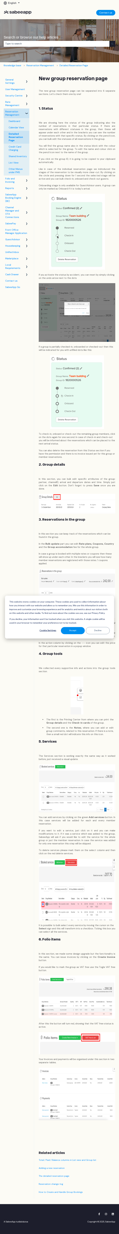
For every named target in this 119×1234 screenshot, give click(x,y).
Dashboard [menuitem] (14, 121)
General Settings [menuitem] (10, 81)
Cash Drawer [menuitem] (12, 274)
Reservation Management (40, 65)
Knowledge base (12, 65)
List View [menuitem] (13, 162)
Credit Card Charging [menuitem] (15, 148)
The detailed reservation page (54, 1176)
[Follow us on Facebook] (99, 1214)
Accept (72, 630)
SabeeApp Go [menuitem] (12, 287)
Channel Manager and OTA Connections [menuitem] (12, 212)
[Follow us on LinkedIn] (112, 1214)
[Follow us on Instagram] (106, 1214)
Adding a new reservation (52, 1168)
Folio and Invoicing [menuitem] (10, 180)
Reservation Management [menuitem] (12, 113)
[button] (26, 80)
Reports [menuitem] (9, 188)
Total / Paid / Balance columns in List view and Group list (67, 1160)
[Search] (112, 44)
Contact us (105, 12)
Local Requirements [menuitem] (12, 266)
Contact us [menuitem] (11, 280)
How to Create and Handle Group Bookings (61, 1192)
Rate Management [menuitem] (12, 103)
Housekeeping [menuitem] (12, 245)
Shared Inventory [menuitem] (18, 156)
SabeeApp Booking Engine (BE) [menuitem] (13, 198)
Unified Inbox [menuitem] (12, 252)
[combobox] (56, 44)
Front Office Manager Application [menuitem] (16, 231)
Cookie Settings (48, 630)
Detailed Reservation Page (74, 65)
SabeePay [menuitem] (10, 223)
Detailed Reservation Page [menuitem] (16, 137)
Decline (97, 630)
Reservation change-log (51, 1184)
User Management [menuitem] (15, 89)
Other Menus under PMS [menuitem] (16, 171)
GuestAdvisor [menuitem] (12, 239)
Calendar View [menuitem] (16, 127)
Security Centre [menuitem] (13, 95)
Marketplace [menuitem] (11, 258)
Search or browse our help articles (31, 37)
